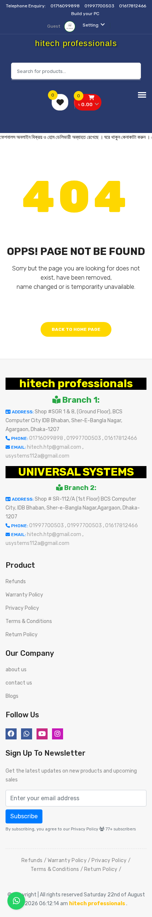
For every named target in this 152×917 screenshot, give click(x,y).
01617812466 (132, 5)
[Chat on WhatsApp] (16, 901)
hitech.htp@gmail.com (54, 447)
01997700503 (99, 5)
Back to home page (76, 329)
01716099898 (66, 5)
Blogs (12, 696)
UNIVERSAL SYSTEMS (76, 472)
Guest (54, 26)
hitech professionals (76, 383)
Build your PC (85, 13)
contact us (19, 683)
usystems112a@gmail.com (37, 456)
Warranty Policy (24, 595)
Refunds (16, 581)
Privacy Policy (22, 608)
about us (16, 669)
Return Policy (22, 634)
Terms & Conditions (29, 621)
